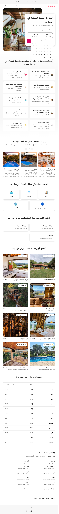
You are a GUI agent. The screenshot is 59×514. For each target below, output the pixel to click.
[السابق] (32, 149)
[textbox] (46, 36)
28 (33, 54)
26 (39, 54)
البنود (26, 511)
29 (50, 57)
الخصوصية (31, 511)
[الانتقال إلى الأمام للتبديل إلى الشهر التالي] (33, 40)
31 (44, 57)
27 (36, 54)
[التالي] (26, 149)
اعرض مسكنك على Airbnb (10, 6)
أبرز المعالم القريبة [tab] (30, 456)
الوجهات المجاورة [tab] (51, 456)
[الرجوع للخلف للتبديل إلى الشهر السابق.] (50, 40)
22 (50, 54)
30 (47, 57)
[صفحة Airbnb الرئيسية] (51, 6)
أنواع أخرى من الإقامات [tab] (40, 456)
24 (44, 54)
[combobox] (40, 31)
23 (47, 54)
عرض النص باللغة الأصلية (21, 2)
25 (41, 54)
